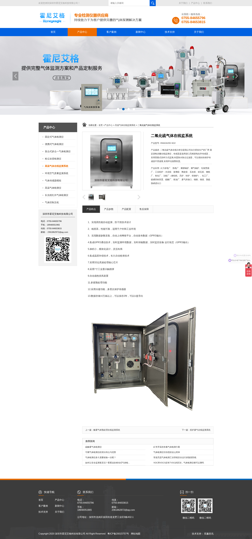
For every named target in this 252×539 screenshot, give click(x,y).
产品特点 (91, 209)
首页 (53, 32)
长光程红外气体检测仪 (56, 195)
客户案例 (111, 32)
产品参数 (108, 209)
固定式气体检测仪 (54, 137)
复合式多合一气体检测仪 (58, 151)
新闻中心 (141, 32)
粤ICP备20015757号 (118, 533)
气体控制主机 (52, 202)
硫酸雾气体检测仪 (93, 447)
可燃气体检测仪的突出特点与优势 (100, 452)
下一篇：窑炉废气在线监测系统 (196, 430)
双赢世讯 (209, 533)
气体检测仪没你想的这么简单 (166, 452)
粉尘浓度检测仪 (53, 158)
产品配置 (126, 209)
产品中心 (195, 3)
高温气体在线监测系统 (56, 166)
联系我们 (207, 3)
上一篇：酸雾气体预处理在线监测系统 (102, 430)
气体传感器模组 (53, 180)
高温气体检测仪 (53, 188)
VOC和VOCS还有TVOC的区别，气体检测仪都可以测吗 (178, 463)
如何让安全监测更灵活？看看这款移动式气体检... (107, 463)
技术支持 (170, 32)
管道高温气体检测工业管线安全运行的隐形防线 (174, 457)
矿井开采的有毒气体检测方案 (166, 447)
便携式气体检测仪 (54, 144)
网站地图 (135, 533)
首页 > (101, 125)
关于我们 (183, 3)
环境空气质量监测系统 (56, 173)
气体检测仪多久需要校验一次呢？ (100, 457)
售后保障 (144, 209)
